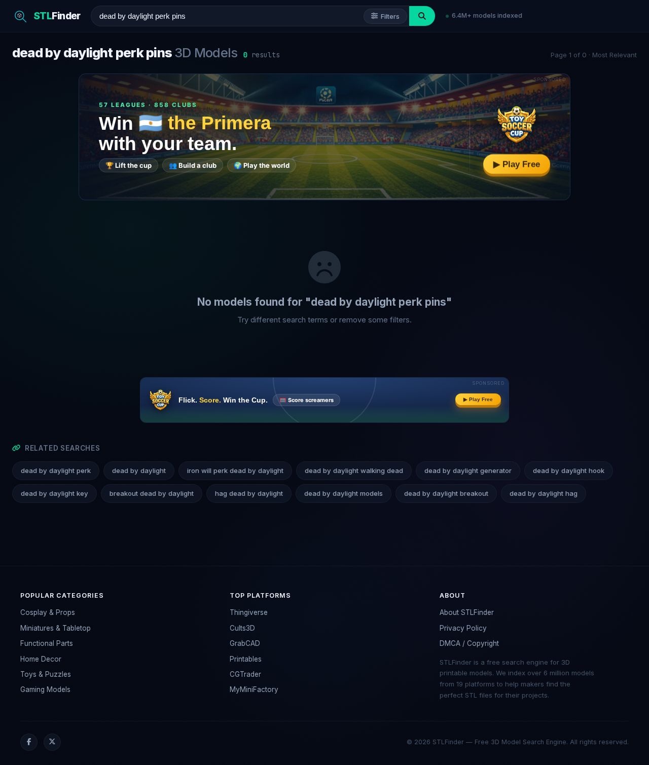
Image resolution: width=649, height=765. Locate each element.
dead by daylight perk (56, 470)
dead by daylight (139, 470)
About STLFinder (467, 612)
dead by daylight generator (468, 470)
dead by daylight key (54, 493)
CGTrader (245, 674)
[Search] (422, 16)
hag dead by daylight (249, 493)
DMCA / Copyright (469, 643)
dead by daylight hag (544, 493)
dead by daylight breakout (446, 493)
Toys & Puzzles (45, 674)
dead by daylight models (343, 493)
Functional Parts (46, 643)
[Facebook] (29, 742)
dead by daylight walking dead (354, 470)
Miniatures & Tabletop (55, 628)
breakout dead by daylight (152, 493)
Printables (246, 659)
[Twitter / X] (52, 742)
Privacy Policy (463, 628)
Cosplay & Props (47, 612)
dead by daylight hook (568, 470)
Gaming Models (45, 689)
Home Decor (40, 659)
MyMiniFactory (254, 689)
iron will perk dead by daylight (235, 470)
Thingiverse (249, 612)
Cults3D (242, 628)
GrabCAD (245, 643)
